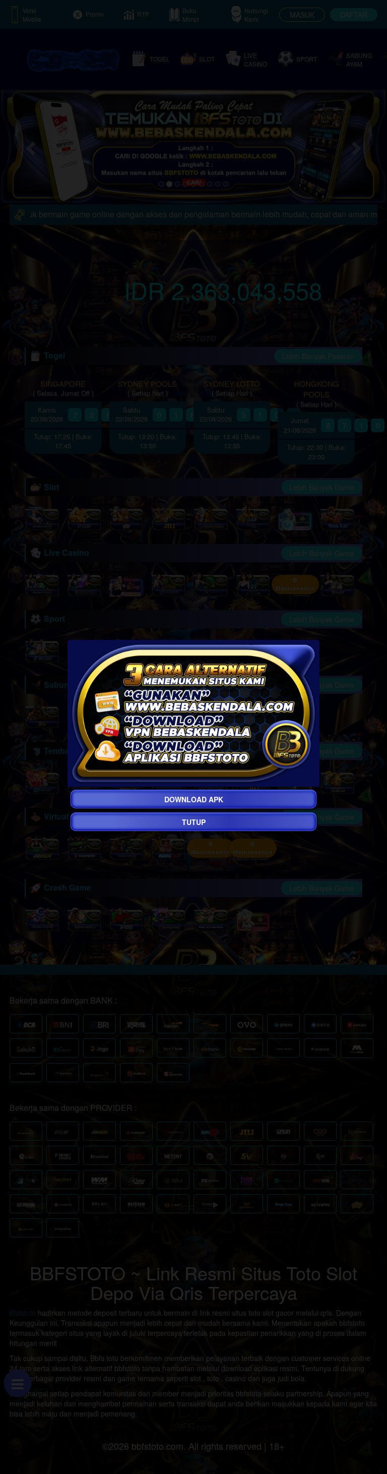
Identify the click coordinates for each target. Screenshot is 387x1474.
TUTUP (194, 822)
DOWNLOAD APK (193, 799)
